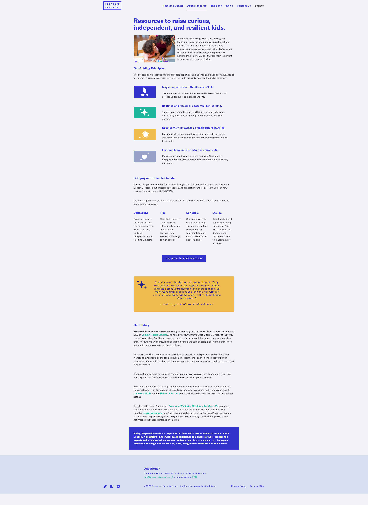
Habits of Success (170, 393)
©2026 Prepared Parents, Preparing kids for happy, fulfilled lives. (180, 486)
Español (259, 5)
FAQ (194, 476)
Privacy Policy (239, 486)
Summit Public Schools (154, 334)
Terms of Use (257, 486)
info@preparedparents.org (158, 476)
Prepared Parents (152, 412)
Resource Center (173, 5)
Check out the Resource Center (184, 258)
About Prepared (197, 5)
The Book (216, 5)
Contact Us (244, 5)
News (229, 5)
